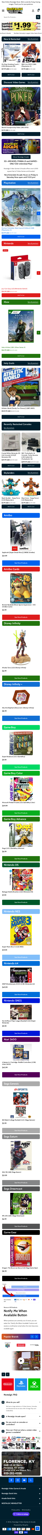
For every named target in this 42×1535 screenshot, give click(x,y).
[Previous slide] (14, 28)
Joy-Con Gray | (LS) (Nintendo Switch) (14, 289)
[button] (3, 10)
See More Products (21, 563)
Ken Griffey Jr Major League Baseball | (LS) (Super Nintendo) (19, 1022)
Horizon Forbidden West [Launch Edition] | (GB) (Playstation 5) (18, 229)
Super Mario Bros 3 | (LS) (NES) (12, 947)
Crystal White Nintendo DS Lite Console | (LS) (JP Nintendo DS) (11, 455)
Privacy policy (16, 1510)
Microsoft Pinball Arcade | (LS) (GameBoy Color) (18, 802)
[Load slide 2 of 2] (20, 28)
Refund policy (26, 1510)
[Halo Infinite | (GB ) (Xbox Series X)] (21, 326)
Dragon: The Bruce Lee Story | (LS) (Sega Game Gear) (20, 1268)
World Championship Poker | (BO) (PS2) (15, 127)
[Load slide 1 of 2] (17, 28)
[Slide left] (3, 60)
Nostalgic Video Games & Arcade (23, 1522)
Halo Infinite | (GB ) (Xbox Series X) (13, 347)
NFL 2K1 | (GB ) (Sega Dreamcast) (13, 1216)
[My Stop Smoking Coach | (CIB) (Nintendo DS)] (11, 53)
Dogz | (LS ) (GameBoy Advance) (13, 848)
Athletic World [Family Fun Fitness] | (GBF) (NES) (18, 408)
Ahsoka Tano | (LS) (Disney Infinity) (14, 668)
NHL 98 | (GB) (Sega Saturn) (11, 1172)
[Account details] (33, 10)
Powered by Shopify (21, 1525)
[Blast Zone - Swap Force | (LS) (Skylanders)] (31, 486)
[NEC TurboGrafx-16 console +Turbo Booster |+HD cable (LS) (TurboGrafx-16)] (31, 442)
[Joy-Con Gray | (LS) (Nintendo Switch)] (21, 267)
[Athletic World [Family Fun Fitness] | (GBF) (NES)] (21, 387)
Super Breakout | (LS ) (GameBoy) (13, 757)
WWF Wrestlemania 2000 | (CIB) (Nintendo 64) (18, 984)
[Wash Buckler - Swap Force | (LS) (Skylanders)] (11, 486)
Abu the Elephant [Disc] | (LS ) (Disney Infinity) (18, 708)
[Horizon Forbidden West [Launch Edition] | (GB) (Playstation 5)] (21, 207)
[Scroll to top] (37, 1528)
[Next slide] (24, 28)
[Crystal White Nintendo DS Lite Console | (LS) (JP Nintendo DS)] (11, 442)
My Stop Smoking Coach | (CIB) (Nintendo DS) (10, 65)
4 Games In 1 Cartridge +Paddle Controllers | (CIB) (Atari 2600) (19, 1063)
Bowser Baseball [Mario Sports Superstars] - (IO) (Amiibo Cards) (19, 606)
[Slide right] (38, 60)
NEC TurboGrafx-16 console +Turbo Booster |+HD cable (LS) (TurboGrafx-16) (30, 456)
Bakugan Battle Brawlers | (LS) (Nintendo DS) (17, 892)
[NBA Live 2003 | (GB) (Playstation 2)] (31, 53)
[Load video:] (21, 1360)
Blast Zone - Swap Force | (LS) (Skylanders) (30, 499)
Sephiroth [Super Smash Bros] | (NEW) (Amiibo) (18, 552)
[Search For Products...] (38, 17)
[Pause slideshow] (28, 28)
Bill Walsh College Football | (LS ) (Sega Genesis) (18, 1120)
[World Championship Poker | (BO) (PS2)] (21, 106)
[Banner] (8, 1345)
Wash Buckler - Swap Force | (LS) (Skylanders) (11, 499)
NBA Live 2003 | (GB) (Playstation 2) (29, 65)
